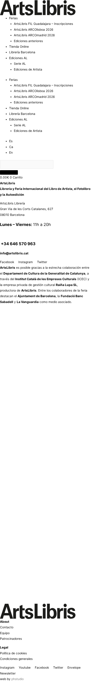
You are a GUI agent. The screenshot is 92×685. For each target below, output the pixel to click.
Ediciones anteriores (28, 41)
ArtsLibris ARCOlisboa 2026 (33, 29)
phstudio (17, 679)
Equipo (5, 633)
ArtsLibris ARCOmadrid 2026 (34, 35)
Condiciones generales (16, 659)
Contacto (6, 627)
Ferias (13, 18)
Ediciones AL (18, 58)
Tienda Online (19, 46)
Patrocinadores (11, 638)
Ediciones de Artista (28, 69)
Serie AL (20, 63)
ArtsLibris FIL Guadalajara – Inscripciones (43, 24)
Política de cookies (13, 653)
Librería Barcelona (22, 52)
